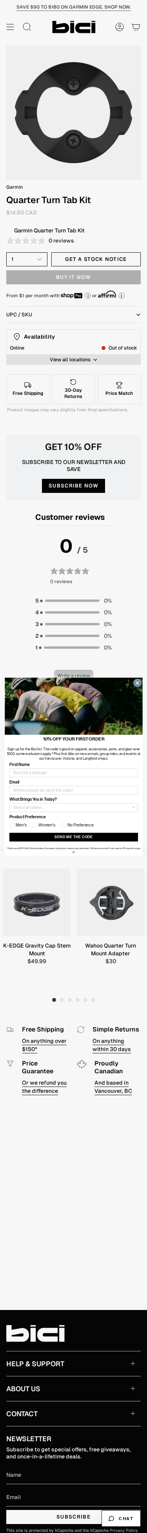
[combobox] (72, 807)
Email (14, 782)
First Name (19, 764)
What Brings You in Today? (32, 799)
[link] (74, 706)
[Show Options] (133, 807)
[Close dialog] (137, 682)
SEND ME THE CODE (73, 837)
